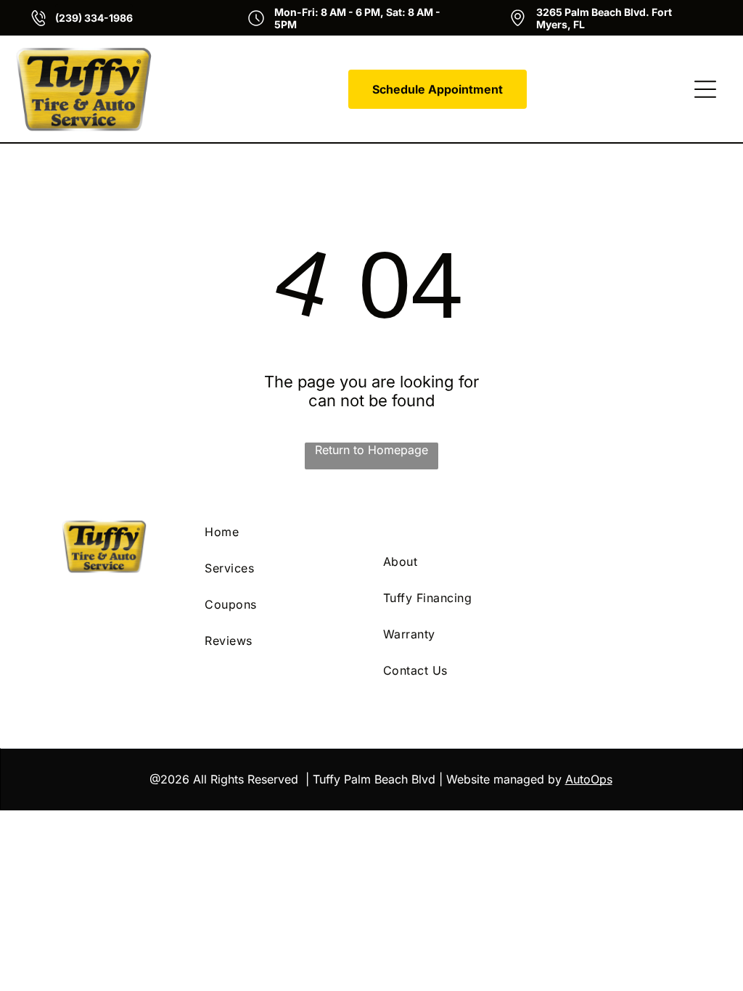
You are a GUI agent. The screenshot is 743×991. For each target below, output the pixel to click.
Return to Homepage (371, 450)
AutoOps (588, 779)
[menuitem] (282, 532)
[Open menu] (705, 89)
